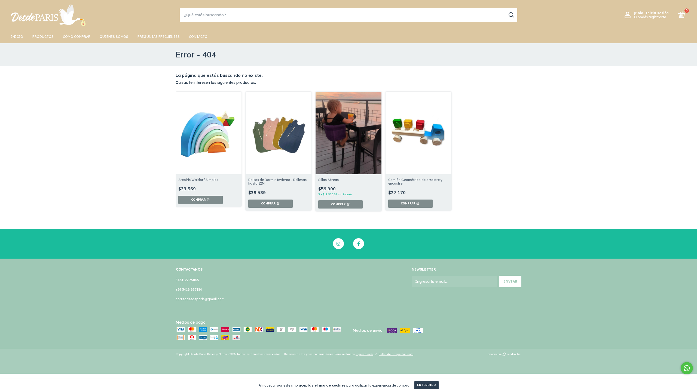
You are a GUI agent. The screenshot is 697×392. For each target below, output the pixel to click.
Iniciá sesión (657, 13)
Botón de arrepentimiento (396, 354)
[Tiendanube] (504, 354)
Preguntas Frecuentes (158, 37)
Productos (43, 37)
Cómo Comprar (76, 37)
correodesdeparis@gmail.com (200, 299)
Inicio (17, 37)
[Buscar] (510, 15)
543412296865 (187, 280)
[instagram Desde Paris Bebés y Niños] (338, 243)
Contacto (198, 37)
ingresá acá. (364, 354)
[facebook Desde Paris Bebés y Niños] (358, 243)
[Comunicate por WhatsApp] (687, 368)
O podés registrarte (650, 17)
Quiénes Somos (114, 37)
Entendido (426, 385)
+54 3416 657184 (189, 289)
